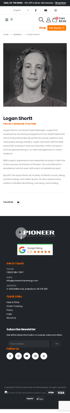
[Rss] (43, 356)
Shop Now (60, 2)
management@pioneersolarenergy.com (18, 202)
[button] (41, 19)
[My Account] (48, 20)
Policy (10, 310)
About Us (11, 317)
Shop (42, 28)
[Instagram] (55, 10)
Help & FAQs (13, 302)
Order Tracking (14, 306)
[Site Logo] (17, 20)
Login (9, 313)
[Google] (35, 356)
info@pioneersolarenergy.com (22, 280)
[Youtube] (45, 10)
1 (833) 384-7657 (15, 272)
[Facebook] (35, 10)
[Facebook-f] (10, 356)
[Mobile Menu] (6, 20)
